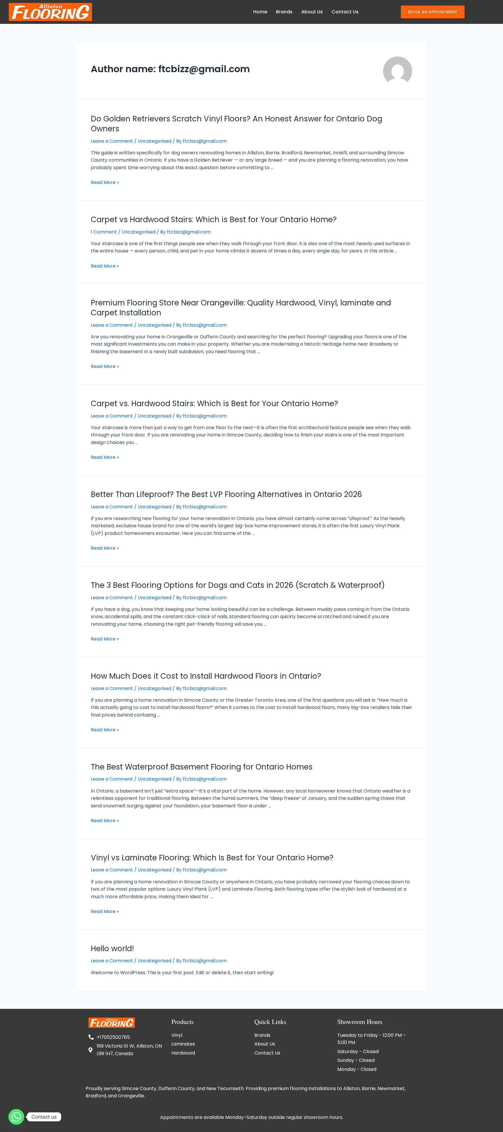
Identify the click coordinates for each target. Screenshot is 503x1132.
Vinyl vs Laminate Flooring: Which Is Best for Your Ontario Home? (212, 857)
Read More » (105, 182)
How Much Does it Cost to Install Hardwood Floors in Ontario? (206, 676)
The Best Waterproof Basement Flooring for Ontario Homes (202, 767)
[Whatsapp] (16, 1117)
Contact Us (345, 11)
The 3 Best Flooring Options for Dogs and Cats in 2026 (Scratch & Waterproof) (238, 585)
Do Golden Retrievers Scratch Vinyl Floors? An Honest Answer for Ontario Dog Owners (236, 124)
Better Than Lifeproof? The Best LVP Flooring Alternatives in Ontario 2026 (226, 494)
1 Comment (104, 232)
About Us (312, 11)
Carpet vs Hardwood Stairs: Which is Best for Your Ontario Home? (214, 219)
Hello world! (112, 948)
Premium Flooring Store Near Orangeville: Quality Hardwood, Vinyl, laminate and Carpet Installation (241, 308)
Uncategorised (154, 141)
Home (260, 11)
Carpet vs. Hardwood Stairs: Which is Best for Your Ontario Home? (214, 403)
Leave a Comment (112, 141)
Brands (284, 11)
